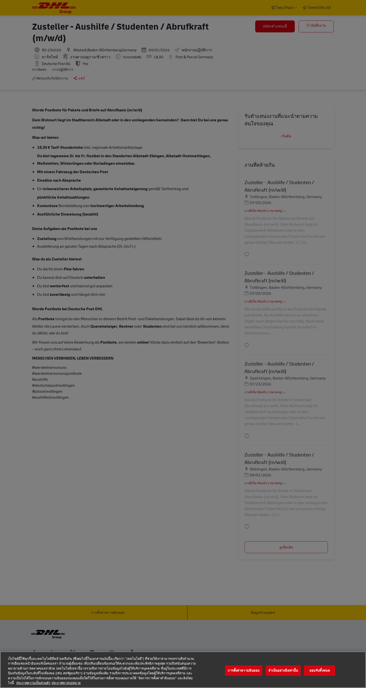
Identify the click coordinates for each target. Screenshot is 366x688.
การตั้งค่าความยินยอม (244, 671)
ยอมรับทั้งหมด (319, 671)
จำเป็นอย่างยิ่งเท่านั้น (283, 671)
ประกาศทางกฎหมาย (66, 683)
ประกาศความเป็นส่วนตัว (33, 683)
